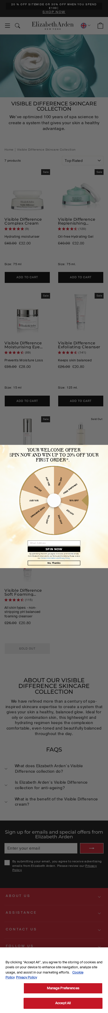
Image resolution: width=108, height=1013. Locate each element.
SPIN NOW (54, 549)
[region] (54, 980)
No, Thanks (54, 562)
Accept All (63, 1003)
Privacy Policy (26, 977)
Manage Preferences (63, 988)
